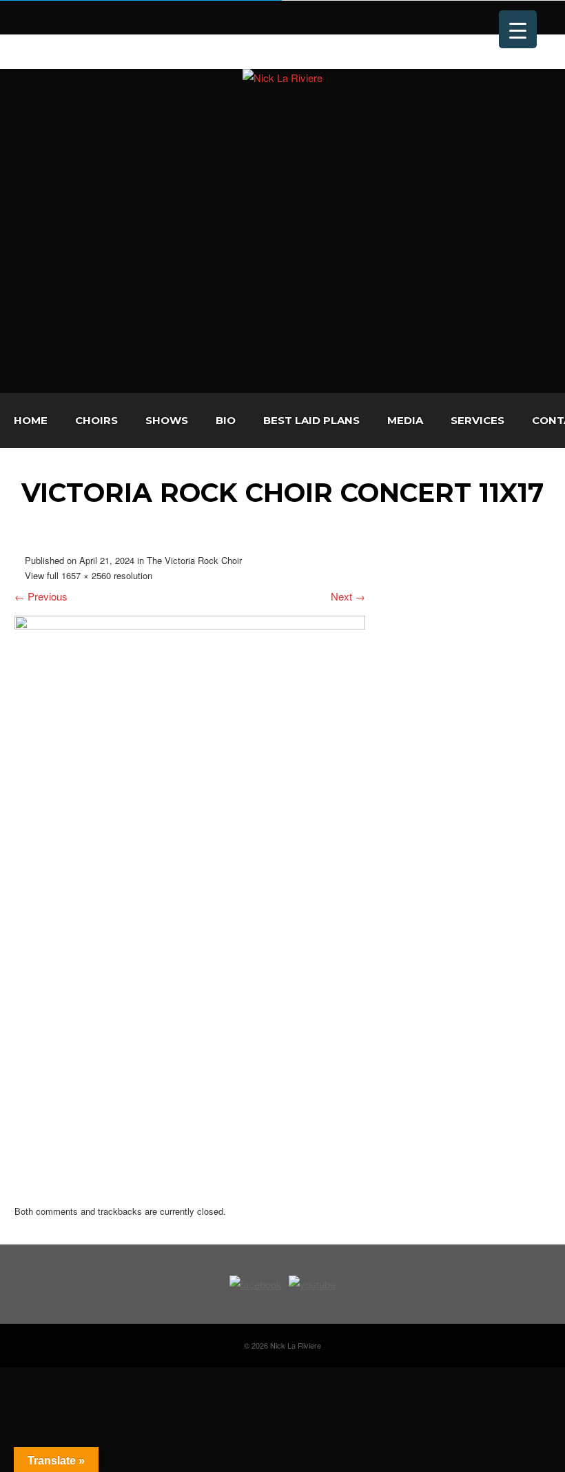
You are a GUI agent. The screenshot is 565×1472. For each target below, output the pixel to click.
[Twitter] (44, 49)
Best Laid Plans (311, 420)
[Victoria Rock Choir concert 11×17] (189, 625)
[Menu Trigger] (518, 29)
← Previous (41, 596)
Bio (226, 420)
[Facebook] (23, 49)
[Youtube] (85, 49)
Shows (166, 420)
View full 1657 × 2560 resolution (88, 575)
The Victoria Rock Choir (194, 560)
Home (31, 420)
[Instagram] (65, 49)
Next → (348, 596)
